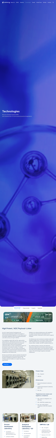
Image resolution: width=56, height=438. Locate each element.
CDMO (17, 2)
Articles (44, 2)
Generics (22, 2)
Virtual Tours (39, 2)
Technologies (28, 2)
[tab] (17, 308)
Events (33, 2)
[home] (6, 2)
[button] (53, 2)
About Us (13, 2)
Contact (49, 2)
